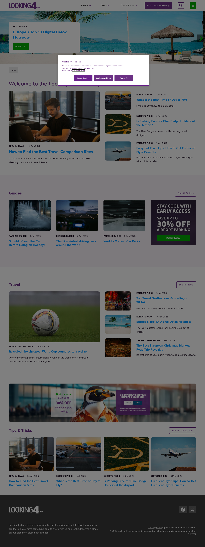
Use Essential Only (103, 78)
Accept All (124, 78)
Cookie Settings (83, 78)
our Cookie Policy (78, 70)
